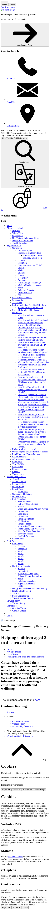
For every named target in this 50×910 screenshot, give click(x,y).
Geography (23, 278)
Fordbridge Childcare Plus (29, 253)
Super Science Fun (20, 596)
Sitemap (10, 712)
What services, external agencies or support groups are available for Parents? (33, 444)
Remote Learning (20, 469)
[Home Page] (8, 10)
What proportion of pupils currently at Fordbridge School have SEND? (33, 403)
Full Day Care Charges (28, 504)
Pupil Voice (17, 461)
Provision (22, 506)
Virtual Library (13, 601)
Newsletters (23, 516)
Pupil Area (11, 541)
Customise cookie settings (34, 790)
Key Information (14, 245)
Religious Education (27, 290)
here (37, 699)
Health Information (26, 536)
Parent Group (18, 538)
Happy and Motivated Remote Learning (29, 588)
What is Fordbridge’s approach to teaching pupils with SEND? (32, 338)
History (21, 275)
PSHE (20, 586)
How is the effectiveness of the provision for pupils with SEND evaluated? (32, 344)
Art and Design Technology (30, 576)
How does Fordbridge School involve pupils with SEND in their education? (33, 417)
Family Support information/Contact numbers (30, 525)
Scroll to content (8, 7)
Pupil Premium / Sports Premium (26, 454)
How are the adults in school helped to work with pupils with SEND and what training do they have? (32, 381)
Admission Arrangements (23, 459)
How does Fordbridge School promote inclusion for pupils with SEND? (32, 389)
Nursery (21, 260)
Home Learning (19, 496)
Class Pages (23, 514)
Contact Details (19, 611)
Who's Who (17, 233)
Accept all (16, 790)
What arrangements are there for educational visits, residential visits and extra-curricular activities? (33, 397)
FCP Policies (23, 521)
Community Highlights (22, 494)
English (21, 268)
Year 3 (20, 556)
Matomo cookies (15, 856)
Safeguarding (18, 300)
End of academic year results (24, 449)
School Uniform (19, 481)
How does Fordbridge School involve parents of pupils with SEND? (31, 409)
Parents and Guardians (16, 476)
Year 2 (20, 553)
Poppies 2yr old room (32, 255)
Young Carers (18, 474)
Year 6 (20, 563)
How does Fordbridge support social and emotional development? (33, 351)
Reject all (6, 790)
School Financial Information (30, 307)
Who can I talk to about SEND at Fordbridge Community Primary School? (32, 332)
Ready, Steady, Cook (21, 591)
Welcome (16, 230)
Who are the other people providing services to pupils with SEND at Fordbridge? (33, 364)
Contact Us (12, 606)
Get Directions (13, 126)
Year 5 (20, 561)
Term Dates (17, 479)
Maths (20, 270)
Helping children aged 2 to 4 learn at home (25, 657)
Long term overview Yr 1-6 (30, 265)
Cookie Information (20, 721)
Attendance (17, 302)
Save (25, 907)
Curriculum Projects (21, 566)
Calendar (16, 471)
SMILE (15, 593)
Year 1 (20, 551)
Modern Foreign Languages (30, 285)
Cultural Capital (25, 250)
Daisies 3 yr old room (32, 258)
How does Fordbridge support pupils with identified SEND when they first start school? (33, 424)
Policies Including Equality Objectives (29, 305)
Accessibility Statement (22, 726)
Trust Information (20, 243)
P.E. (19, 295)
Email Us (11, 102)
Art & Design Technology (29, 283)
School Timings (19, 456)
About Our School (15, 228)
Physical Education (26, 583)
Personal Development (22, 297)
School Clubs (18, 484)
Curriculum (17, 248)
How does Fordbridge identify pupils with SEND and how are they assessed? (31, 372)
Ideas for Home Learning (29, 531)
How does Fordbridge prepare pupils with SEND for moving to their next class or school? (32, 431)
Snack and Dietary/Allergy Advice (33, 509)
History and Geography (28, 573)
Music (20, 287)
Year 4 (20, 558)
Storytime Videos (25, 534)
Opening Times (19, 608)
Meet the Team (24, 501)
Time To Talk (18, 464)
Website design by (20, 736)
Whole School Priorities (22, 240)
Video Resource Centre (22, 598)
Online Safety (18, 486)
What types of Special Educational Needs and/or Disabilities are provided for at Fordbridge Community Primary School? (33, 324)
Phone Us (11, 78)
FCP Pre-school (19, 499)
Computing (23, 280)
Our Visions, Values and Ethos (25, 238)
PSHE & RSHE (25, 292)
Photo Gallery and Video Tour (31, 529)
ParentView (23, 491)
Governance (17, 235)
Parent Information (26, 519)
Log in (9, 616)
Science (21, 273)
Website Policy (18, 724)
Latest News (17, 466)
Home (9, 225)
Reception (22, 263)
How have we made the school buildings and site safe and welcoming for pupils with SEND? (33, 357)
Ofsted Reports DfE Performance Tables (30, 452)
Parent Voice (17, 489)
